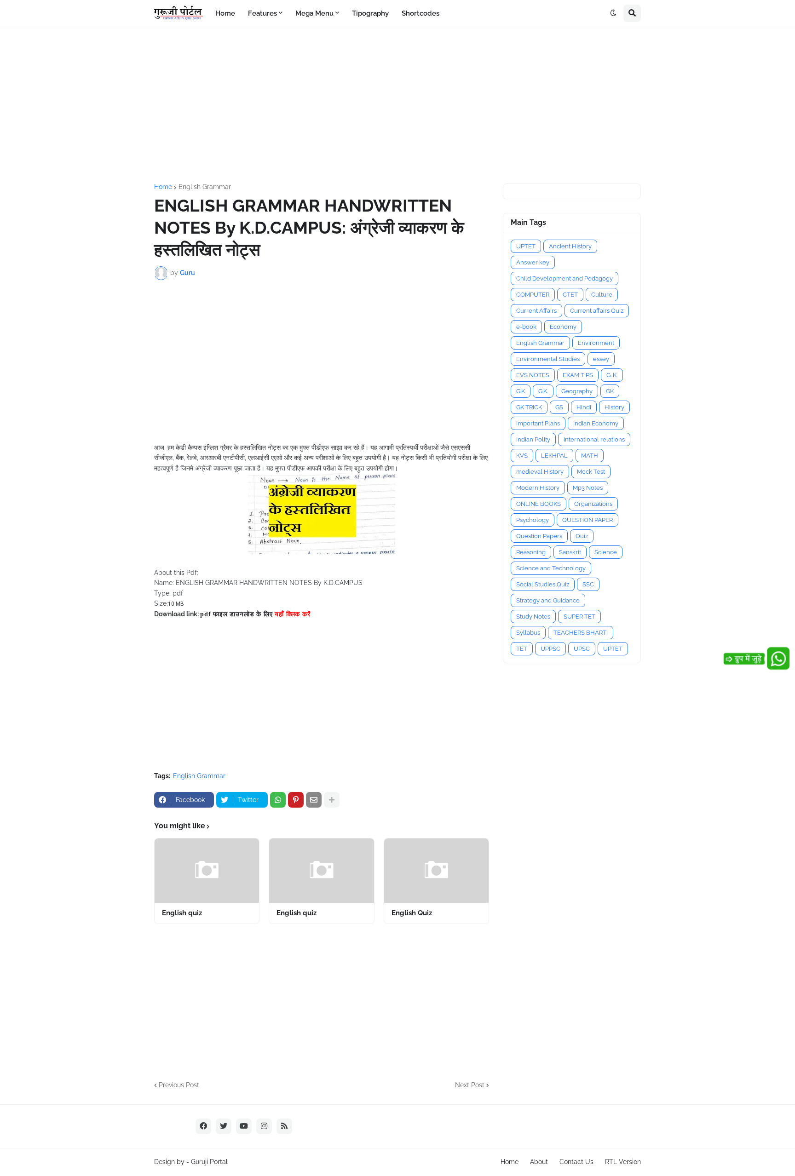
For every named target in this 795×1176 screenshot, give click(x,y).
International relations (594, 439)
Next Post (469, 1085)
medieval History (540, 471)
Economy (563, 326)
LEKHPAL (554, 455)
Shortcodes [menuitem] (420, 13)
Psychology (532, 519)
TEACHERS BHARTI (580, 632)
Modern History (537, 487)
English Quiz (412, 913)
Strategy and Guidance (548, 600)
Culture (601, 294)
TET (521, 648)
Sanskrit (570, 552)
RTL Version (623, 1161)
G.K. (543, 391)
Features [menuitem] (262, 13)
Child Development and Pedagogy (564, 278)
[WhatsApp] (278, 800)
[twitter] (223, 1126)
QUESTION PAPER (587, 519)
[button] (613, 13)
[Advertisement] (397, 105)
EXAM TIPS (578, 375)
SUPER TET (579, 616)
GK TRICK (529, 407)
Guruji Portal (209, 1161)
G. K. (611, 375)
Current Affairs (536, 310)
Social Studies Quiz (542, 584)
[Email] (314, 800)
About (539, 1161)
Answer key (532, 262)
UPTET (526, 246)
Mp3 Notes (588, 487)
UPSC (582, 648)
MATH (589, 455)
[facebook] (203, 1126)
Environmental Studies (548, 359)
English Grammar (205, 187)
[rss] (284, 1126)
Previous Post (179, 1085)
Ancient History (570, 246)
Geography (577, 391)
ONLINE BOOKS (538, 503)
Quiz (582, 536)
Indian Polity (533, 439)
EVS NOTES (532, 375)
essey (601, 359)
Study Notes (533, 616)
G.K (520, 391)
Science (605, 552)
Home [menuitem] (225, 13)
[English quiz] (207, 870)
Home (163, 187)
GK (610, 391)
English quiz (182, 913)
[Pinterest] (296, 800)
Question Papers (539, 536)
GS (559, 407)
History (614, 407)
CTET (570, 294)
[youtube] (244, 1126)
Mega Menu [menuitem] (314, 13)
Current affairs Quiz (596, 310)
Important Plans (538, 423)
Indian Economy (595, 423)
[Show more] (332, 800)
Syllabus (528, 632)
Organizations (593, 503)
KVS (522, 455)
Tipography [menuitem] (370, 13)
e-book (526, 326)
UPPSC (550, 648)
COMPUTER (532, 294)
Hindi (583, 407)
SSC (588, 584)
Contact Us (576, 1161)
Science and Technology (551, 568)
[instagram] (264, 1126)
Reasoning (531, 552)
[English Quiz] (436, 870)
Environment (596, 342)
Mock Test (591, 471)
